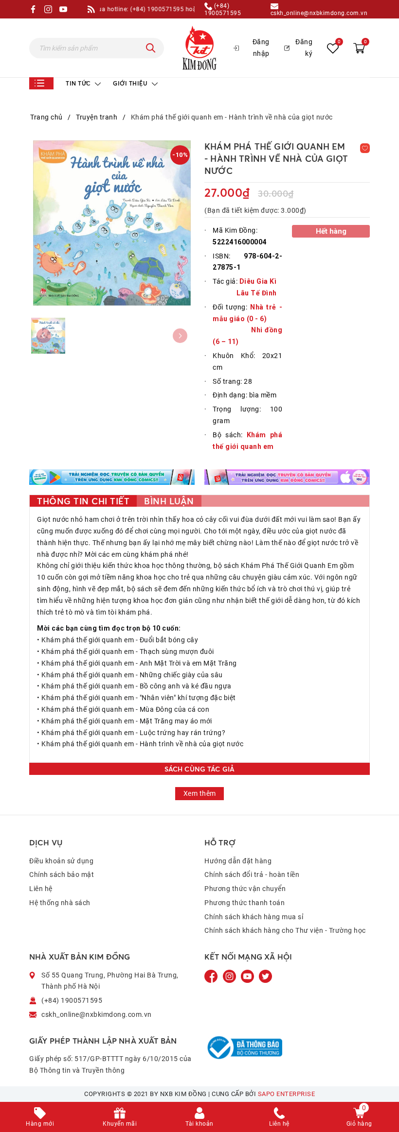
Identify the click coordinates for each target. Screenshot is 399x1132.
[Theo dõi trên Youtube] (248, 975)
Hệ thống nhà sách (60, 903)
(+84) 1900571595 (222, 9)
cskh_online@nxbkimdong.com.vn (319, 13)
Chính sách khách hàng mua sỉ (253, 917)
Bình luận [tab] (169, 501)
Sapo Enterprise (286, 1094)
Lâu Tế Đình (256, 293)
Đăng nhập (261, 47)
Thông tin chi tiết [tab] (83, 501)
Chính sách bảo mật (61, 874)
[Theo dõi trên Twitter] (265, 975)
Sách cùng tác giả (199, 769)
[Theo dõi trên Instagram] (230, 975)
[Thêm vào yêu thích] (365, 148)
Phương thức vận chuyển (245, 888)
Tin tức (79, 83)
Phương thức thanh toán (244, 903)
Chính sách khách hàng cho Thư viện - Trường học (285, 930)
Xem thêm (199, 793)
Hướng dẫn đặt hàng (238, 861)
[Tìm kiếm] (150, 48)
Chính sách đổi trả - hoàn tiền (251, 874)
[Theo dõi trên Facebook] (212, 975)
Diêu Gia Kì (258, 281)
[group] (112, 223)
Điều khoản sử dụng (61, 861)
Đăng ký (303, 47)
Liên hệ (41, 888)
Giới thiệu (131, 83)
